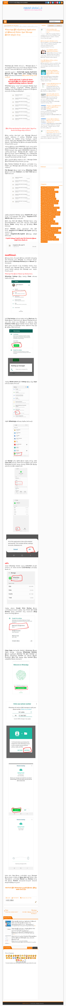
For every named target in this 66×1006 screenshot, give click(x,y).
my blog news (44, 216)
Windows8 (51, 237)
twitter (48, 3)
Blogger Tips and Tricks (46, 189)
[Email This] (6, 900)
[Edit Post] (35, 902)
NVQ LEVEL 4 (44, 221)
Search (62, 21)
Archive (58, 25)
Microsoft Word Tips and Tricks (48, 210)
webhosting (53, 230)
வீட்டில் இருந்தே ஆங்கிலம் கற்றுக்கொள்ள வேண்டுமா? (52, 50)
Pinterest (55, 3)
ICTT (42, 203)
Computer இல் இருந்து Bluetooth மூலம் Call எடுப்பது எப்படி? (54, 84)
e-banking (43, 194)
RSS (62, 3)
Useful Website (44, 225)
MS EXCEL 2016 (54, 214)
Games (52, 198)
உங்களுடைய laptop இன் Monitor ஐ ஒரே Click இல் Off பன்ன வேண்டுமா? (54, 107)
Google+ (51, 3)
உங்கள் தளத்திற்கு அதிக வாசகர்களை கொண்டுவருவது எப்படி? (53, 30)
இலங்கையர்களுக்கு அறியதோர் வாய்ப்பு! (49, 41)
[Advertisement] (33, 14)
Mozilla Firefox (44, 214)
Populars (44, 25)
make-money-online (51, 203)
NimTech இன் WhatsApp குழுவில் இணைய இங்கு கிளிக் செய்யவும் (21, 888)
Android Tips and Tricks (52, 187)
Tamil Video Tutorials (46, 223)
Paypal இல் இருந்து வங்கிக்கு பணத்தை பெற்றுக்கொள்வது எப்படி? (49, 60)
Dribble (57, 3)
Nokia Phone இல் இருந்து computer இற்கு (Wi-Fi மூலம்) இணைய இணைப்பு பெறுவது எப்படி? (53, 72)
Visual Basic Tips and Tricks (47, 228)
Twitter (54, 223)
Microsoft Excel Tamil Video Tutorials (49, 207)
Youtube (55, 239)
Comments (51, 25)
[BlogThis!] (8, 900)
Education (51, 194)
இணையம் (43, 241)
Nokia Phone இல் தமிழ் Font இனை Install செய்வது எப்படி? (53, 94)
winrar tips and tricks (45, 239)
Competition (44, 191)
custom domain (53, 191)
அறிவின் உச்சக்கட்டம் (32, 7)
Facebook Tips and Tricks (47, 196)
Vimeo (60, 3)
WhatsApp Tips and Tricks (26, 897)
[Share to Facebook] (11, 900)
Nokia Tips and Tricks (46, 219)
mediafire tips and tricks (46, 205)
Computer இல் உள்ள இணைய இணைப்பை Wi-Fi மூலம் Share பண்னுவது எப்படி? (53, 120)
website (43, 232)
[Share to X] (10, 900)
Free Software (44, 198)
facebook (46, 3)
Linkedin (53, 3)
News (52, 216)
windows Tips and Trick (46, 235)
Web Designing (44, 230)
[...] (35, 925)
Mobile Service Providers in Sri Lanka (49, 212)
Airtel (42, 187)
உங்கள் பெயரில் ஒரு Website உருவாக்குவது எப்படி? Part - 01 (53, 131)
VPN (58, 228)
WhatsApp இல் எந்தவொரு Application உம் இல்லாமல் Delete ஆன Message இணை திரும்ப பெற (20, 32)
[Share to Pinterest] (13, 900)
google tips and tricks (46, 201)
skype (51, 221)
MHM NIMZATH (16, 897)
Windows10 (44, 237)
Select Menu (5, 21)
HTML (55, 201)
